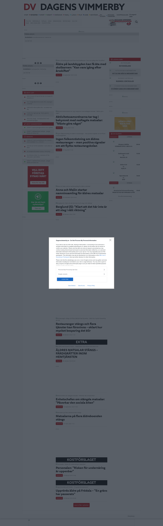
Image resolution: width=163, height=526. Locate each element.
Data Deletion (72, 285)
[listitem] (81, 270)
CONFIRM (65, 279)
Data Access (81, 285)
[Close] (110, 240)
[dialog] (81, 263)
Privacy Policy (91, 285)
